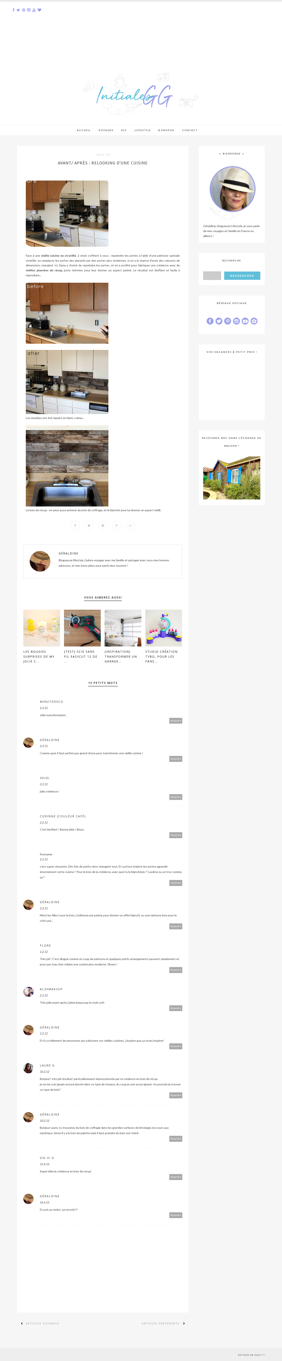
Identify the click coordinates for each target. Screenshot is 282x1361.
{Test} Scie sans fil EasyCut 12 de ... (80, 656)
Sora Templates (45, 1355)
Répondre (176, 720)
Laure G (47, 1065)
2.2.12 (44, 708)
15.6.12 (44, 1164)
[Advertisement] (124, 31)
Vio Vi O (47, 1158)
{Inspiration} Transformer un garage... (121, 656)
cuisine (54, 255)
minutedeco (51, 702)
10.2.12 (44, 1071)
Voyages (105, 130)
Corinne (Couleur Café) (63, 816)
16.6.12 (44, 1202)
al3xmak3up (51, 989)
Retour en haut (250, 1354)
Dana (62, 265)
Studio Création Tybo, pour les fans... (161, 656)
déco (100, 154)
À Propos (166, 130)
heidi (45, 778)
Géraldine (68, 553)
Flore (45, 945)
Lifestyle (143, 130)
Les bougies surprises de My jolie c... (39, 656)
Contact (190, 130)
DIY (108, 154)
